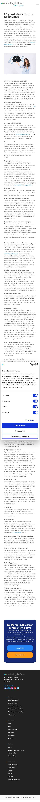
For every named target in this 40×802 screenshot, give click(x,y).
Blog (9, 726)
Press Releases (12, 729)
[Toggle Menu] (37, 4)
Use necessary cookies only (20, 436)
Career (10, 770)
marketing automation (22, 134)
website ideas (17, 532)
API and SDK (12, 738)
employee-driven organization (23, 185)
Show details (30, 420)
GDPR (10, 747)
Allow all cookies (20, 425)
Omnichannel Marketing (15, 712)
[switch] (35, 401)
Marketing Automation (11, 254)
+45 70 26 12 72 (9, 685)
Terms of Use (12, 756)
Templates (11, 735)
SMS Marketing (12, 703)
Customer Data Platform (15, 709)
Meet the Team (12, 765)
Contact (10, 776)
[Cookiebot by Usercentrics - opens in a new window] (30, 364)
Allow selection (20, 431)
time (34, 106)
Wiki (9, 723)
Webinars (11, 732)
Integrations (12, 715)
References (11, 768)
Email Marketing (13, 700)
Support (10, 773)
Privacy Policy (12, 753)
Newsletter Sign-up (14, 779)
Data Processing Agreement (16, 750)
